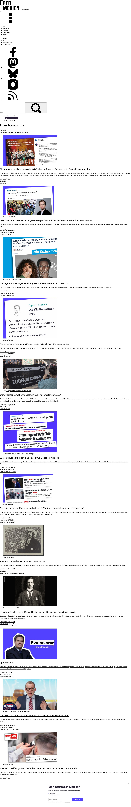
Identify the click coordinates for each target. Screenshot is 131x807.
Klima (4, 38)
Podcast (5, 34)
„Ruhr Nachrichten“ (6, 234)
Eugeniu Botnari (5, 356)
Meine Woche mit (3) (7, 676)
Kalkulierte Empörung (7, 295)
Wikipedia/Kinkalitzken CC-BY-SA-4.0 (18, 391)
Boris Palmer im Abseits (8, 472)
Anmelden (13, 116)
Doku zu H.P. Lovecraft (7, 522)
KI (3, 40)
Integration (3, 183)
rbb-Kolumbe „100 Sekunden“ (9, 729)
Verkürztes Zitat (5, 409)
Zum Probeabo (10, 120)
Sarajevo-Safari (8, 42)
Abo (4, 26)
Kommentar (4, 232)
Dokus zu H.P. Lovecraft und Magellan (12, 573)
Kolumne (3, 674)
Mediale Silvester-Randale (8, 626)
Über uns (6, 28)
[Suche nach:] (12, 112)
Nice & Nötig (7, 44)
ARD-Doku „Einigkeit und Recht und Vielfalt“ (14, 132)
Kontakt (5, 30)
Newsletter (6, 32)
